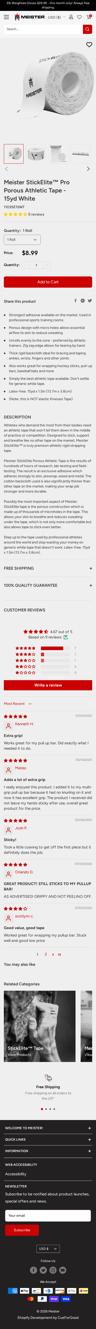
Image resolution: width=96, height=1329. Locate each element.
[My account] (71, 17)
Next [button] (88, 168)
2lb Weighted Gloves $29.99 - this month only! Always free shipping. (48, 5)
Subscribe (22, 1230)
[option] (14, 154)
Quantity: (12, 265)
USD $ (43, 1249)
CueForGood (68, 1318)
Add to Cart (48, 281)
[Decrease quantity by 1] (25, 265)
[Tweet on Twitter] (90, 301)
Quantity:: (18, 230)
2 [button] (46, 954)
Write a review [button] (48, 685)
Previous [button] (6, 168)
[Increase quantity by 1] (46, 265)
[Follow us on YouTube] (62, 1270)
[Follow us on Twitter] (43, 1270)
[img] (15, 716)
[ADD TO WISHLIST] (89, 45)
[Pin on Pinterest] (82, 301)
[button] (16, 214)
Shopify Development (34, 1318)
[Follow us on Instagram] (53, 1270)
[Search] (87, 29)
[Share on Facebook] (75, 301)
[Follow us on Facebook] (33, 1270)
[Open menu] (6, 17)
